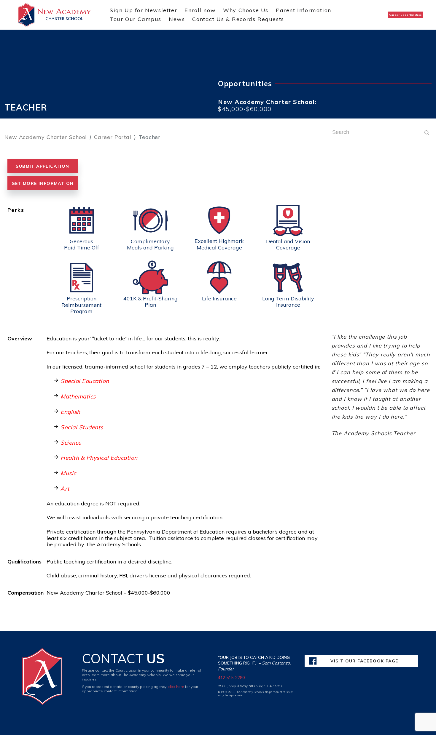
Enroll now (200, 10)
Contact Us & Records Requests (238, 19)
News (177, 19)
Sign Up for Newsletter (143, 10)
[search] (427, 133)
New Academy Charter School (45, 137)
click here (176, 686)
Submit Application (42, 166)
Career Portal (112, 137)
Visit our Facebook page (364, 661)
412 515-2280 (231, 677)
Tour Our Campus (135, 19)
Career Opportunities (405, 14)
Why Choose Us (245, 10)
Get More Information (43, 183)
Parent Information (303, 10)
